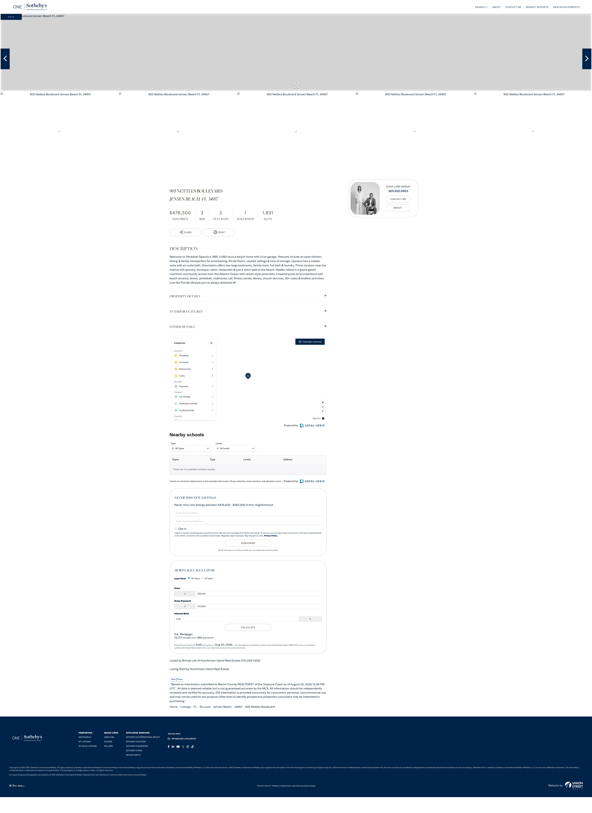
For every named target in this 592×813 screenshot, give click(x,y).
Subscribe (248, 543)
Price (177, 588)
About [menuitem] (496, 7)
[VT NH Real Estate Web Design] (574, 785)
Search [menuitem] (480, 7)
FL (195, 707)
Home (174, 707)
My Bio (398, 207)
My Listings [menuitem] (85, 742)
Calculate (248, 627)
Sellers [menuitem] (108, 746)
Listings (185, 707)
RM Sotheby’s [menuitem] (133, 755)
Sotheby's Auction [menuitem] (136, 742)
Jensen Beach (222, 707)
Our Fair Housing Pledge (304, 786)
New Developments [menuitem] (566, 7)
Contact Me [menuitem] (513, 7)
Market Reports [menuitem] (537, 7)
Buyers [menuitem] (108, 742)
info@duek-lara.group (183, 739)
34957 (238, 707)
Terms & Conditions (281, 786)
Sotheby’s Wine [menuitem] (134, 751)
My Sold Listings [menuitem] (88, 746)
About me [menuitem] (109, 737)
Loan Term (180, 578)
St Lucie (205, 707)
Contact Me (398, 199)
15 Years (209, 578)
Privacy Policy (270, 536)
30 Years (195, 578)
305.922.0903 (398, 191)
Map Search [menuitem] (85, 737)
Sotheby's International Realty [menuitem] (143, 737)
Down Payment (182, 600)
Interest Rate (181, 613)
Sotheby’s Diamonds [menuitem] (137, 746)
